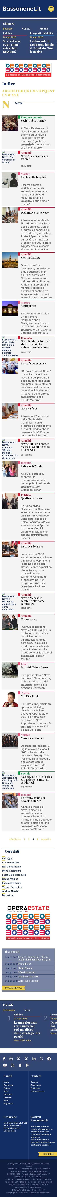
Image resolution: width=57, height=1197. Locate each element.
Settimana (9, 1009)
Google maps (10, 1131)
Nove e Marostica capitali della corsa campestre (33, 601)
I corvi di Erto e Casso (34, 667)
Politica (26, 495)
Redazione (36, 1085)
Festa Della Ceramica (14, 874)
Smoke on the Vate (28, 976)
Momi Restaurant (11, 870)
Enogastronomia (31, 117)
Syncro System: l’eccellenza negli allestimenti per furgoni (34, 958)
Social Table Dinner (33, 120)
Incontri (26, 463)
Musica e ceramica (32, 738)
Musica (25, 735)
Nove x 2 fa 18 (29, 408)
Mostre (25, 174)
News (6, 1082)
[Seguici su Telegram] (49, 1059)
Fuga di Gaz (24, 964)
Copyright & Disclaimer (17, 1192)
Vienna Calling (30, 257)
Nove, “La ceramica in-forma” (35, 157)
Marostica (7, 895)
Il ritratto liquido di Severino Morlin (33, 799)
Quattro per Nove (32, 498)
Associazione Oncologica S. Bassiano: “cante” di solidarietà (36, 779)
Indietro (16, 839)
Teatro (25, 693)
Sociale (25, 773)
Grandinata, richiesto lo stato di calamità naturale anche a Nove (36, 344)
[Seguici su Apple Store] (20, 1066)
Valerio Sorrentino (12, 887)
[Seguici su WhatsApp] (41, 1059)
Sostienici (48, 1153)
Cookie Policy (38, 1190)
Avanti (45, 839)
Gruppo (34, 1082)
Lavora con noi (38, 1091)
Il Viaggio (7, 858)
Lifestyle (7, 1097)
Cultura (7, 1088)
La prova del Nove (32, 546)
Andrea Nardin (10, 891)
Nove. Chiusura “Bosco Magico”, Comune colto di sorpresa (35, 446)
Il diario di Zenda (31, 466)
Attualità (26, 153)
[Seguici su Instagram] (11, 1059)
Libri (24, 664)
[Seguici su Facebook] (4, 1059)
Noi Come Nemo (11, 866)
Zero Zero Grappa (28, 980)
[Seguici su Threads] (18, 1059)
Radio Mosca (25, 968)
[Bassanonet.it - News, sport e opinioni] (28, 8)
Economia (8, 1085)
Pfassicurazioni (26, 972)
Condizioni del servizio (40, 1192)
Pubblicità (35, 1088)
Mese (27, 1009)
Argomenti (8, 1103)
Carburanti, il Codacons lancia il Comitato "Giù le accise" (42, 46)
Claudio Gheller (11, 862)
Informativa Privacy (21, 1190)
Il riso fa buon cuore (33, 363)
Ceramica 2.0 (29, 619)
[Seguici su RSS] (13, 1066)
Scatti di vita (28, 306)
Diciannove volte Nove (35, 212)
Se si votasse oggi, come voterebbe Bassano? (11, 46)
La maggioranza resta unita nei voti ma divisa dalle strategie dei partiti (27, 1029)
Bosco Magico (10, 878)
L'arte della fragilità (33, 177)
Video (6, 1100)
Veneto (26, 28)
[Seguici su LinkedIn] (34, 1059)
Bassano (8, 28)
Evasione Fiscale (11, 883)
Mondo (44, 28)
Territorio (8, 1094)
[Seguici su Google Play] (27, 1066)
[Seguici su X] (26, 1059)
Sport (6, 1091)
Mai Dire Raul (29, 696)
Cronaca (26, 338)
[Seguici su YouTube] (4, 1066)
